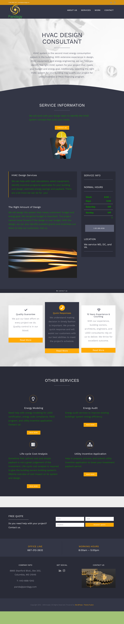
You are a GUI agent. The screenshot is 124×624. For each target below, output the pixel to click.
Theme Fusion (89, 605)
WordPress (79, 605)
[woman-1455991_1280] (62, 132)
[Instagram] (64, 570)
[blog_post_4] (42, 238)
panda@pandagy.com (23, 2)
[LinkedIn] (60, 570)
